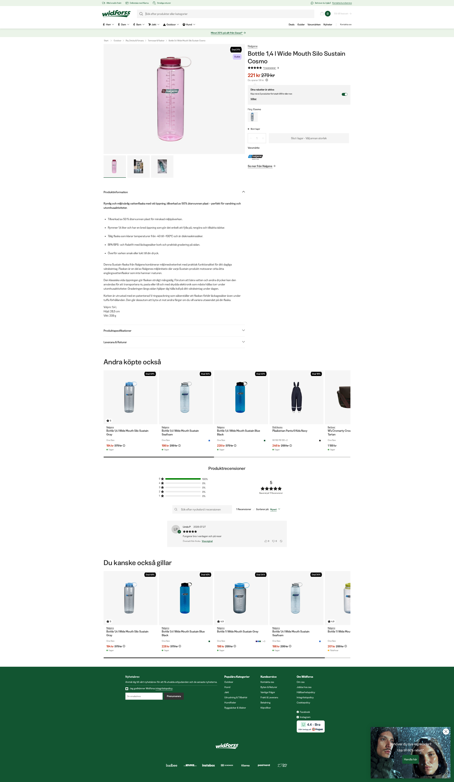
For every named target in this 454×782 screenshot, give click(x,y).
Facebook (305, 712)
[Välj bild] (115, 166)
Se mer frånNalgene (260, 166)
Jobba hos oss (304, 687)
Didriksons (277, 427)
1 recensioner (269, 68)
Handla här (410, 759)
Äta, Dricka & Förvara (135, 40)
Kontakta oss (345, 24)
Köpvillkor (266, 707)
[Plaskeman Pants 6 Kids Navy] (296, 397)
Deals (292, 24)
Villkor (254, 99)
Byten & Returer (269, 687)
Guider (301, 24)
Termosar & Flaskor (156, 40)
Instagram (305, 717)
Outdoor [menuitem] (171, 24)
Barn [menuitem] (138, 24)
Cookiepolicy (303, 702)
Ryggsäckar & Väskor (235, 707)
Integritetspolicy (305, 697)
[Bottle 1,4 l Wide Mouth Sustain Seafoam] (186, 397)
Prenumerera (174, 696)
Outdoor (117, 40)
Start (106, 40)
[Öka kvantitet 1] (263, 138)
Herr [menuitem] (108, 24)
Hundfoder (230, 702)
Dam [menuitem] (123, 24)
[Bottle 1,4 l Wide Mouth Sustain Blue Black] (241, 397)
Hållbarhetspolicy (306, 692)
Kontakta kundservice (342, 3)
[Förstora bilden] (174, 99)
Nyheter (327, 24)
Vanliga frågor (268, 692)
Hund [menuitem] (189, 24)
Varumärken (314, 24)
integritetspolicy (164, 688)
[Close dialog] (446, 731)
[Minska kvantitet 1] (251, 138)
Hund (227, 687)
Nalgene (253, 46)
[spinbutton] (257, 138)
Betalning (265, 702)
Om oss (300, 682)
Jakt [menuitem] (154, 24)
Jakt (226, 692)
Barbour (331, 427)
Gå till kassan (341, 13)
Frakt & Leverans (269, 697)
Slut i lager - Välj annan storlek (309, 138)
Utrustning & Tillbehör (235, 697)
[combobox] (276, 509)
